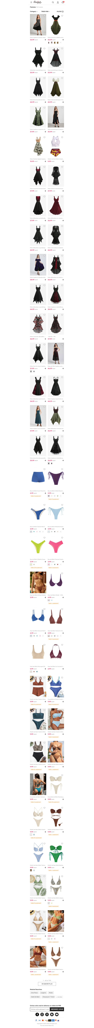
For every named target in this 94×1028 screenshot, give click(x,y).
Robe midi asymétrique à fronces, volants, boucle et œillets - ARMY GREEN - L (56, 99)
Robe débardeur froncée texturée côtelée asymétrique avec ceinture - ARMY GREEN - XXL (56, 428)
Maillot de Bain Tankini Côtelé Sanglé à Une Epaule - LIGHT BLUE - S (56, 732)
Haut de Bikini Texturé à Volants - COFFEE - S (56, 630)
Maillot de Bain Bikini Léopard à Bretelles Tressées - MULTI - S (56, 898)
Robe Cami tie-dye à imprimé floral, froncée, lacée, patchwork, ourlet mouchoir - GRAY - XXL (38, 366)
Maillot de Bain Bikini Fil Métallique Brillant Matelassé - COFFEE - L (56, 829)
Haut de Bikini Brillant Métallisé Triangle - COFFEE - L (38, 595)
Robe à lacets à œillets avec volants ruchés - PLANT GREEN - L (56, 37)
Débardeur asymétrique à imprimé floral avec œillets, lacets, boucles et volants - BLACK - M (38, 70)
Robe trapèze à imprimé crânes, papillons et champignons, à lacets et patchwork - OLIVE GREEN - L (38, 129)
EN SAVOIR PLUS (47, 984)
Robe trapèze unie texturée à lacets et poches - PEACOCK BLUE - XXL (38, 428)
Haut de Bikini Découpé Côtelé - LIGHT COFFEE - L (38, 666)
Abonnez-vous (57, 1009)
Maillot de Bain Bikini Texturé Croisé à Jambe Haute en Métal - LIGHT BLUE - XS (38, 865)
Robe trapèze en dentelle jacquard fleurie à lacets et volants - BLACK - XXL (56, 458)
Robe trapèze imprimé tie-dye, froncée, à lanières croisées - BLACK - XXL (56, 399)
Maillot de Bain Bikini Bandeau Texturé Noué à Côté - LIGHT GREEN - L (56, 865)
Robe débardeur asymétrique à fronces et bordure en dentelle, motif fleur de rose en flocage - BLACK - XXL (38, 247)
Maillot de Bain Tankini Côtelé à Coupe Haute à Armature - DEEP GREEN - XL (38, 732)
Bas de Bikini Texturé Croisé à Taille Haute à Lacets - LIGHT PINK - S (56, 559)
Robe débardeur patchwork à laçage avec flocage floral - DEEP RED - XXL (38, 399)
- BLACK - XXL (52, 336)
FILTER (59, 11)
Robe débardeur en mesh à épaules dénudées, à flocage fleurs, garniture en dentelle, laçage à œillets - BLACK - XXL (56, 277)
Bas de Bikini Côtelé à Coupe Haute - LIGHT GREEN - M (38, 559)
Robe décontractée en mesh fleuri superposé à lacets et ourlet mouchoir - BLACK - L (38, 99)
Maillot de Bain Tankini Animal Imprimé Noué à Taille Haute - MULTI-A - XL (38, 764)
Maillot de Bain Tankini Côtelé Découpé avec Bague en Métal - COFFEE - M (38, 699)
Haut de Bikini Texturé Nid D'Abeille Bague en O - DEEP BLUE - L (38, 630)
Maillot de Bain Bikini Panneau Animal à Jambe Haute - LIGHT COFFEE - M (38, 933)
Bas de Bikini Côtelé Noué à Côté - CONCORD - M (56, 491)
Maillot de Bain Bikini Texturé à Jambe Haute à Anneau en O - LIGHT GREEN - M (38, 898)
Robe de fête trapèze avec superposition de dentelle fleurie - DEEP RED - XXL (56, 366)
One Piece (34, 993)
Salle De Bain (35, 997)
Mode (51, 993)
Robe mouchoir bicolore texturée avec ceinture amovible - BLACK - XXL (38, 188)
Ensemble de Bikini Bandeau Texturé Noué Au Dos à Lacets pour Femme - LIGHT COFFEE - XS (56, 797)
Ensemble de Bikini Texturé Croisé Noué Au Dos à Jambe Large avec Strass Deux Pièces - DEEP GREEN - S (38, 797)
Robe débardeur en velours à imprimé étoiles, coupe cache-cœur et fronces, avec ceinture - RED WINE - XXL (56, 218)
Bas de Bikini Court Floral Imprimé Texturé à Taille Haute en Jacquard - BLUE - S (38, 491)
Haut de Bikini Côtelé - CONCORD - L (56, 595)
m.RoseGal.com (38, 2)
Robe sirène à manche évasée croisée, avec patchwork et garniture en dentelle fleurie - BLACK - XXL (56, 188)
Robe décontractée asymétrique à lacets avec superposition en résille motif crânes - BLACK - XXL (38, 458)
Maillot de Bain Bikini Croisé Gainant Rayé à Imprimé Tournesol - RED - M (56, 159)
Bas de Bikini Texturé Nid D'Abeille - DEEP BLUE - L (38, 526)
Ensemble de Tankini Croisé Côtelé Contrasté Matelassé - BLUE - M (56, 699)
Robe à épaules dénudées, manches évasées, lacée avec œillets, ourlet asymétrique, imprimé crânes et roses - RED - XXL (38, 336)
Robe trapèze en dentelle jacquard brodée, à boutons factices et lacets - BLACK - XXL (56, 307)
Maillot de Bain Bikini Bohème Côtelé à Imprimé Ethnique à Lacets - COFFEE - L (38, 969)
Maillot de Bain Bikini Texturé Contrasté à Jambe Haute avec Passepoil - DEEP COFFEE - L (56, 969)
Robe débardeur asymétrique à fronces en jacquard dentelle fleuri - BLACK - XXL (38, 307)
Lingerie (43, 993)
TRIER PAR (44, 11)
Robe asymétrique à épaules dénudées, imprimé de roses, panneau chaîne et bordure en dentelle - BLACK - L (56, 70)
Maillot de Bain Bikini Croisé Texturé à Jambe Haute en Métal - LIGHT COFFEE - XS (38, 829)
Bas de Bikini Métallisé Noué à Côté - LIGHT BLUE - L (56, 526)
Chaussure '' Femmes (49, 997)
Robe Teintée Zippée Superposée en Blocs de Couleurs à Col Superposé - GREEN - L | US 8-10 (38, 159)
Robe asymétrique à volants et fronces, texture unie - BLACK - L (56, 129)
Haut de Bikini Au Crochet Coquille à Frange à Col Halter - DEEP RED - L (56, 666)
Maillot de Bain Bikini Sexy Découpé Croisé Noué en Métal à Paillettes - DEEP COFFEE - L (56, 764)
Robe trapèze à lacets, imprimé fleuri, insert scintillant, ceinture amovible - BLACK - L (38, 37)
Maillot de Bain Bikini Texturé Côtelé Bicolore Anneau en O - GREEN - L (56, 933)
